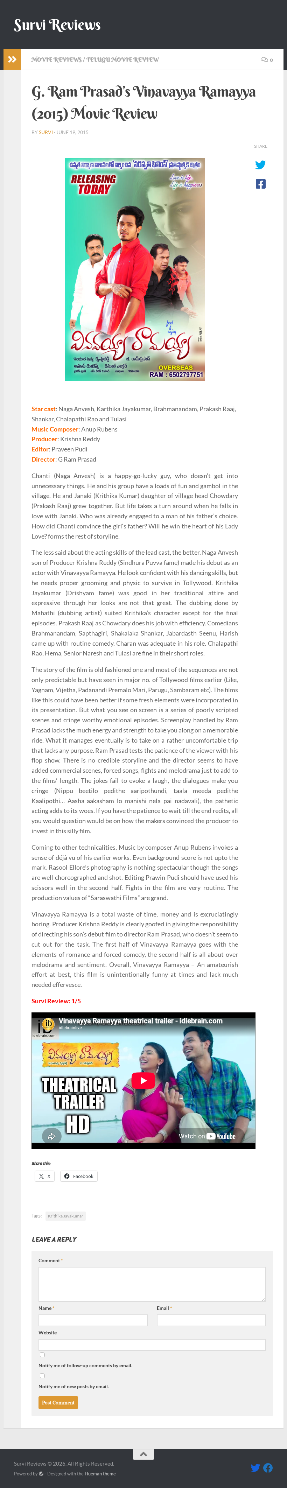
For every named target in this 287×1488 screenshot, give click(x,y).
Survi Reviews (57, 24)
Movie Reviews (56, 59)
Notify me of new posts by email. (73, 1386)
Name (46, 1308)
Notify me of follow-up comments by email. (85, 1365)
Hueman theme (100, 1473)
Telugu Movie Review (122, 59)
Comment (50, 1260)
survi (46, 132)
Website (47, 1332)
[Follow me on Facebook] (268, 1468)
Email (164, 1308)
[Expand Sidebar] (12, 59)
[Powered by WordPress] (41, 1474)
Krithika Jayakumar (65, 1216)
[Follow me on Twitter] (255, 1468)
